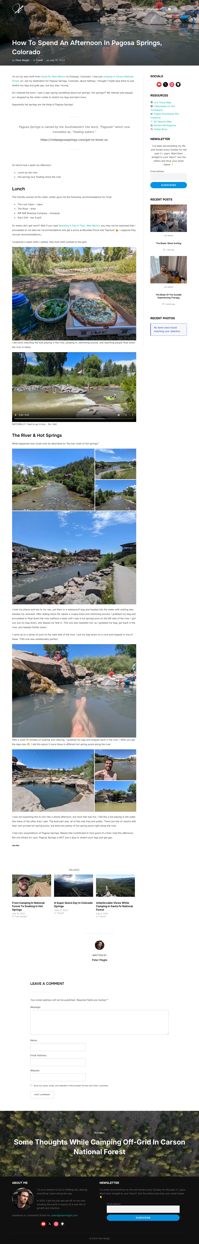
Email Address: (38, 1055)
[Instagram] (175, 9)
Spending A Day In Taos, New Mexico (79, 225)
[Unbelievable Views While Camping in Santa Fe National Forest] (115, 886)
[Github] (178, 84)
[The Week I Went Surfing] (168, 218)
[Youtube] (169, 9)
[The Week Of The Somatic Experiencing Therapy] (168, 269)
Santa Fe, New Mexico (53, 76)
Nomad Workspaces (165, 125)
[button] (53, 479)
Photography (121, 9)
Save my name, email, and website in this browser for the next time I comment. (71, 1085)
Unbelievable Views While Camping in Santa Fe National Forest (114, 906)
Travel (39, 60)
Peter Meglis (22, 60)
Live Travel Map (162, 102)
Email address (157, 171)
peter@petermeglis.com (64, 1215)
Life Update (168, 235)
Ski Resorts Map (162, 121)
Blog (107, 9)
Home (97, 9)
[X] (165, 84)
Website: (35, 1070)
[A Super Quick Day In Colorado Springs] (73, 886)
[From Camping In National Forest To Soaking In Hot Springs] (31, 886)
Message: (35, 1007)
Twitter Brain (160, 129)
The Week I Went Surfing (168, 243)
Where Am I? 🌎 (156, 9)
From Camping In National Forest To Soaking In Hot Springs (28, 906)
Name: (33, 1040)
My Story (138, 9)
